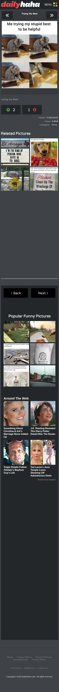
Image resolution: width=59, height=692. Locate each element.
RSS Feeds (16, 668)
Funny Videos (24, 657)
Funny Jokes (39, 659)
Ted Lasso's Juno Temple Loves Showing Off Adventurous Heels (41, 471)
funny (54, 125)
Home (10, 657)
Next (42, 293)
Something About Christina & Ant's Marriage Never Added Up (16, 432)
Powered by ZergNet (46, 480)
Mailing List (29, 668)
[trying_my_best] (29, 54)
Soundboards (20, 659)
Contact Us (43, 668)
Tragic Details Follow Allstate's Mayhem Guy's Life (15, 470)
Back (17, 293)
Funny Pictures (44, 657)
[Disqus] (29, 234)
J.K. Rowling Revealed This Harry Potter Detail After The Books (43, 431)
